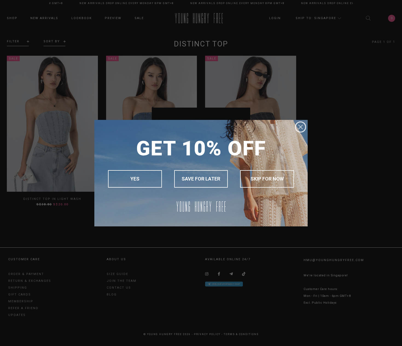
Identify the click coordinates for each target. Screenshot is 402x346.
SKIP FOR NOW (267, 179)
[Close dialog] (300, 127)
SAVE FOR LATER (201, 179)
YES (134, 179)
